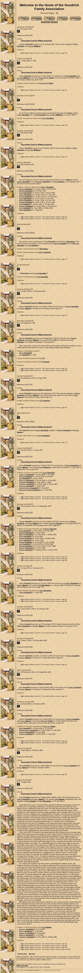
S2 (22, 53)
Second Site (35, 970)
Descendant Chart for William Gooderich (36, 41)
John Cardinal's (28, 970)
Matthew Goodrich (22, 965)
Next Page (54, 22)
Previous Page (45, 22)
